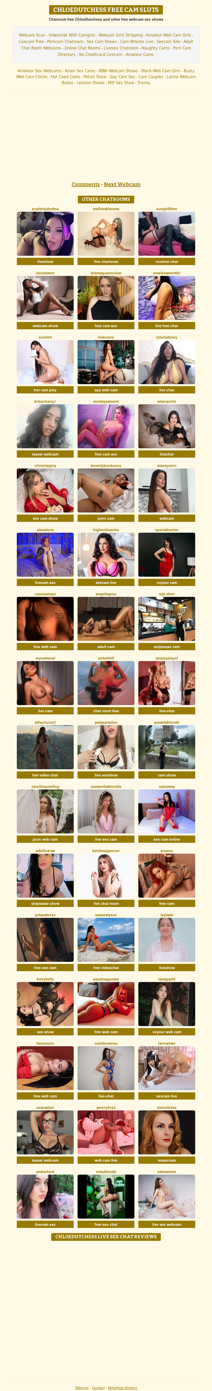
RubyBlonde (106, 1171)
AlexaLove (45, 529)
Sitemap (82, 1387)
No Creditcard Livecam (100, 54)
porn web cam (45, 839)
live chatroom (106, 261)
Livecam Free (31, 41)
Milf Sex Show (121, 82)
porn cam (106, 518)
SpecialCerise (166, 529)
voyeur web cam (167, 1031)
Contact (98, 1387)
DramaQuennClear (106, 272)
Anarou (167, 850)
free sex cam (45, 967)
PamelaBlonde (166, 722)
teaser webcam (45, 454)
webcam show (45, 325)
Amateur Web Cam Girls (168, 35)
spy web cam (106, 389)
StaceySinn (167, 465)
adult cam (106, 646)
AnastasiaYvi (167, 658)
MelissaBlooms (106, 208)
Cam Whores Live (136, 41)
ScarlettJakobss (45, 208)
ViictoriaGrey (45, 465)
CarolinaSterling (45, 786)
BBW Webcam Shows (118, 70)
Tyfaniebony (166, 337)
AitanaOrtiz (166, 401)
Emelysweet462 (166, 272)
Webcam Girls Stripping (120, 35)
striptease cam (167, 646)
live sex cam (106, 839)
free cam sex (106, 325)
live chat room (106, 903)
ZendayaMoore (106, 401)
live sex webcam (166, 1224)
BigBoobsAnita (106, 529)
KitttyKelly (45, 979)
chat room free (106, 710)
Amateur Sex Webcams (40, 70)
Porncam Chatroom (65, 41)
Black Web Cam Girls (160, 70)
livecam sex (45, 582)
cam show (167, 775)
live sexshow (106, 775)
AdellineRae (45, 850)
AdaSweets (166, 1171)
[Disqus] (106, 1308)
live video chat (45, 775)
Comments (86, 184)
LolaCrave (106, 337)
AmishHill (106, 658)
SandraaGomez (106, 979)
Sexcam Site (168, 41)
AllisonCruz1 (45, 722)
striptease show (45, 903)
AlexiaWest (45, 272)
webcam (167, 518)
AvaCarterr (45, 1107)
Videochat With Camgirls (72, 35)
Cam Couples (151, 76)
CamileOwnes (106, 1043)
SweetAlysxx (106, 914)
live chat (166, 389)
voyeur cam (167, 582)
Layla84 (167, 914)
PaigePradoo (106, 722)
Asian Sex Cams (80, 70)
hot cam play (45, 389)
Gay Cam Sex (122, 76)
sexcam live (106, 582)
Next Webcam (122, 184)
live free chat (166, 325)
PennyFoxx (106, 1107)
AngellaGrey (106, 593)
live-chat (167, 710)
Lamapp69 (166, 979)
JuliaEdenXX (45, 914)
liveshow (45, 261)
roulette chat (167, 261)
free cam (166, 903)
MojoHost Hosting (122, 1387)
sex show (45, 1031)
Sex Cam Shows (102, 41)
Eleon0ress (167, 1107)
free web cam (45, 646)
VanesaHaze (45, 593)
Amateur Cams (140, 54)
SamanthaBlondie (106, 786)
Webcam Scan (32, 35)
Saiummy (167, 786)
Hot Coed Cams (65, 76)
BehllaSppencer (106, 850)
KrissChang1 (45, 401)
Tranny (144, 82)
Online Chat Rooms (83, 48)
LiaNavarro (45, 1043)
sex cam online (167, 839)
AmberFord (45, 1171)
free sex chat (106, 1224)
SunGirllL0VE (166, 208)
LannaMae (166, 1043)
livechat (167, 454)
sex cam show (45, 518)
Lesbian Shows (91, 82)
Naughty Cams (156, 48)
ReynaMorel (45, 658)
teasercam (167, 1160)
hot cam (45, 710)
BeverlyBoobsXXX (106, 465)
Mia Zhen (167, 593)
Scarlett (45, 337)
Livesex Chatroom (121, 48)
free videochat (106, 967)
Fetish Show (95, 76)
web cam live (106, 1160)
